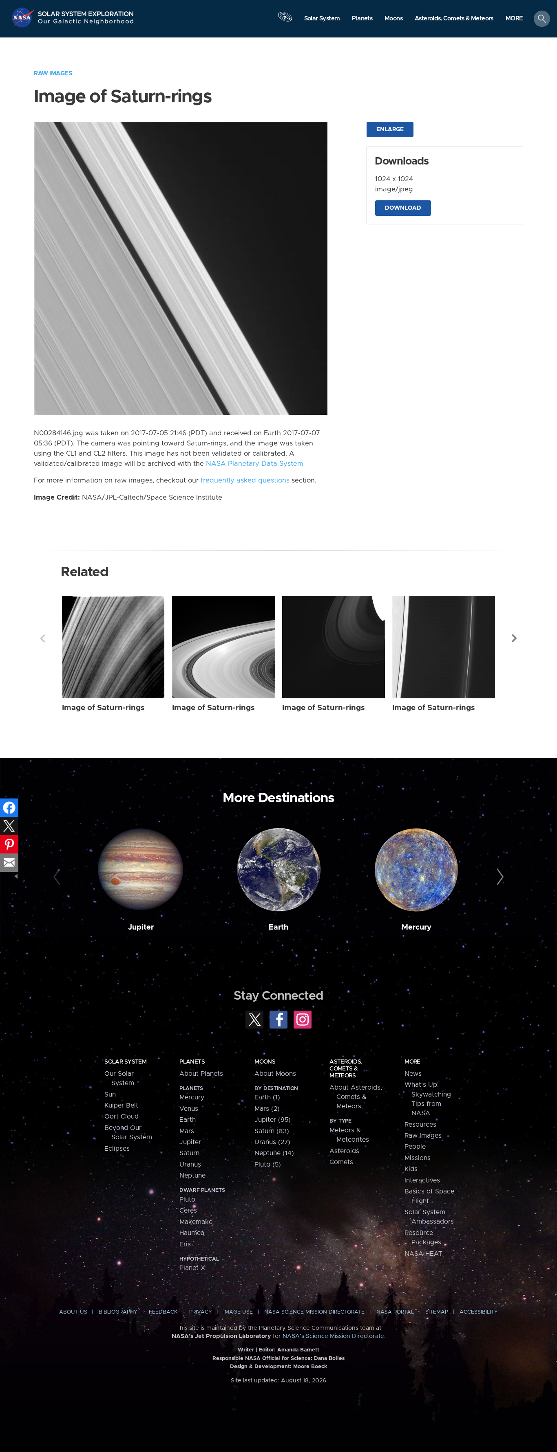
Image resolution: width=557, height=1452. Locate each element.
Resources (420, 1124)
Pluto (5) (267, 1164)
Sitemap (436, 1312)
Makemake (195, 1222)
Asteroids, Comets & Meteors (345, 1069)
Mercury (416, 927)
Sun (110, 1094)
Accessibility (479, 1312)
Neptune (192, 1175)
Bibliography (118, 1312)
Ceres (188, 1210)
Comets (341, 1162)
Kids (411, 1169)
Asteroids (344, 1151)
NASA (24, 17)
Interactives (422, 1180)
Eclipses (117, 1148)
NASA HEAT (423, 1253)
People (415, 1146)
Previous (42, 638)
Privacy (200, 1312)
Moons (264, 1062)
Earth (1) (267, 1097)
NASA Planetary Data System (254, 464)
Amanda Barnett (298, 1350)
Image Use (238, 1312)
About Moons (275, 1073)
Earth (278, 927)
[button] (514, 19)
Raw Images (53, 73)
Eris (185, 1244)
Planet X (192, 1268)
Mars (186, 1131)
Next (514, 638)
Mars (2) (267, 1108)
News (413, 1073)
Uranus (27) (272, 1142)
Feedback (163, 1312)
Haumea (191, 1233)
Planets (192, 1062)
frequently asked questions (245, 480)
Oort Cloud (121, 1116)
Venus (188, 1108)
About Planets (201, 1073)
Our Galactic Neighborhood (86, 23)
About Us (73, 1312)
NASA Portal (395, 1312)
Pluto (187, 1199)
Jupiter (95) (272, 1119)
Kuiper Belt (121, 1105)
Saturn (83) (271, 1131)
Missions (417, 1158)
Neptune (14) (274, 1153)
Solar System (125, 1062)
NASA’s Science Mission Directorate (333, 1336)
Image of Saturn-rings (103, 708)
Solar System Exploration (86, 12)
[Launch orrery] (285, 20)
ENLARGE (390, 129)
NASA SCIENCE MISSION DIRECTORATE (314, 1312)
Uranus (190, 1164)
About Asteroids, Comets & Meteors (355, 1097)
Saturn (189, 1153)
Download (403, 208)
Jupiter (141, 927)
